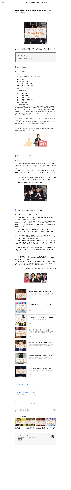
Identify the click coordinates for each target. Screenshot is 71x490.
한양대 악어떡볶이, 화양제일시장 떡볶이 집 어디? (22, 409)
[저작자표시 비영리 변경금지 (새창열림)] (28, 401)
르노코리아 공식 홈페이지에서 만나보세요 (25, 384)
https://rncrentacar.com (21, 390)
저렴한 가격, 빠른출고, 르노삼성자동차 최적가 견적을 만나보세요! (28, 394)
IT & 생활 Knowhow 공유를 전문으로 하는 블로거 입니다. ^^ (27, 437)
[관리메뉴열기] (69, 2)
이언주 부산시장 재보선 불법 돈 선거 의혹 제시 (25, 58)
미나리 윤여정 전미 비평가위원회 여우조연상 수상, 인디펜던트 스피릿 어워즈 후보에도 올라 (27, 408)
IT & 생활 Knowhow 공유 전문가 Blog (35, 2)
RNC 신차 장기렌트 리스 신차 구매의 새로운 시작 (26, 392)
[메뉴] (3, 2)
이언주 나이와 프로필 (21, 55)
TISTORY (35, 447)
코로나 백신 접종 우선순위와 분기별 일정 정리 (21, 410)
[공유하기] (19, 401)
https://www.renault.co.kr (21, 382)
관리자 (39, 447)
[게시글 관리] (21, 401)
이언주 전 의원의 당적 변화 (22, 56)
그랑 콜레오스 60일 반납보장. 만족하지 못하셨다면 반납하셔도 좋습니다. (30, 386)
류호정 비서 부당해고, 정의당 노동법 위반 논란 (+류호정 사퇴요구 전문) (25, 406)
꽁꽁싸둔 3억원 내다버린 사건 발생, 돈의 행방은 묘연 (22, 411)
